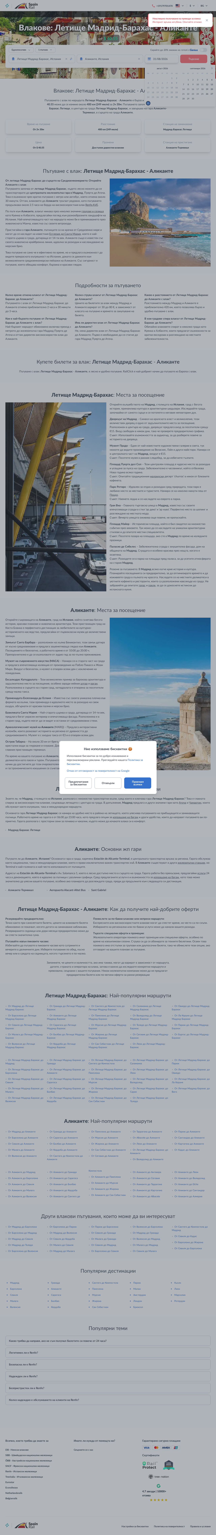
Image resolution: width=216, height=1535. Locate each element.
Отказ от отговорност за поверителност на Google (98, 770)
